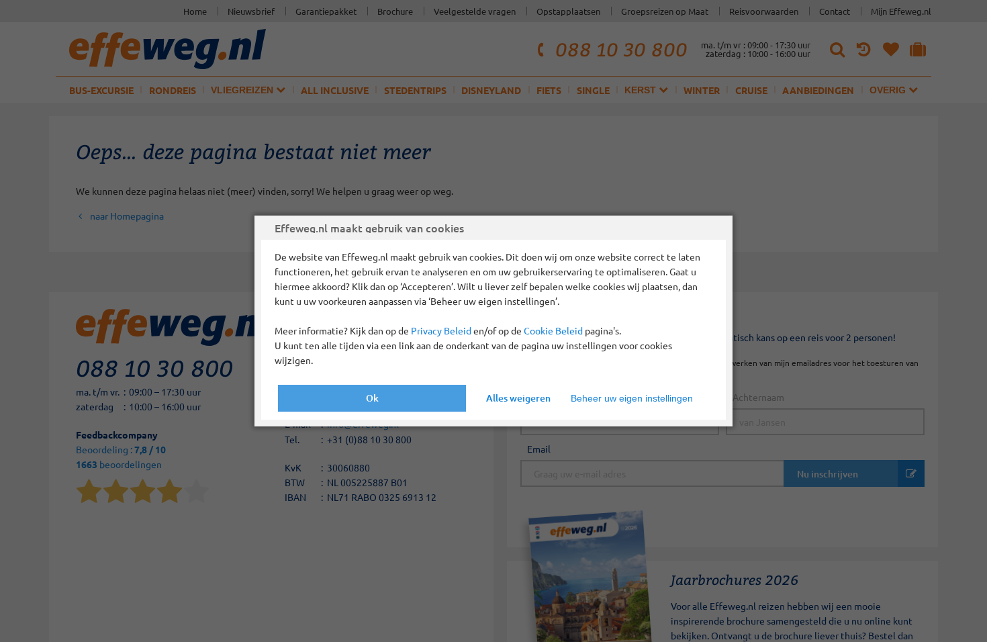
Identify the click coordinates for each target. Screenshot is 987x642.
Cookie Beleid (553, 330)
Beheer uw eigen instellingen (632, 398)
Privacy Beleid (441, 330)
